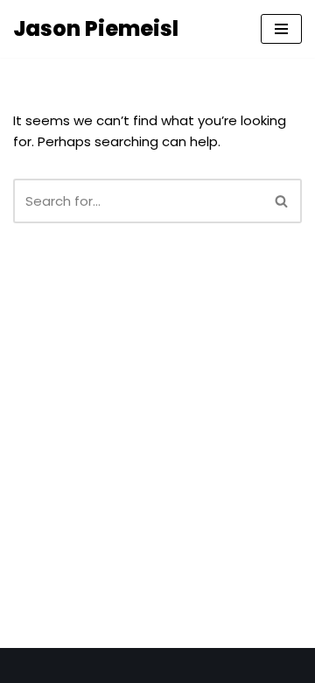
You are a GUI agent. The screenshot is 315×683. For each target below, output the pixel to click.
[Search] (282, 201)
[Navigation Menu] (281, 29)
